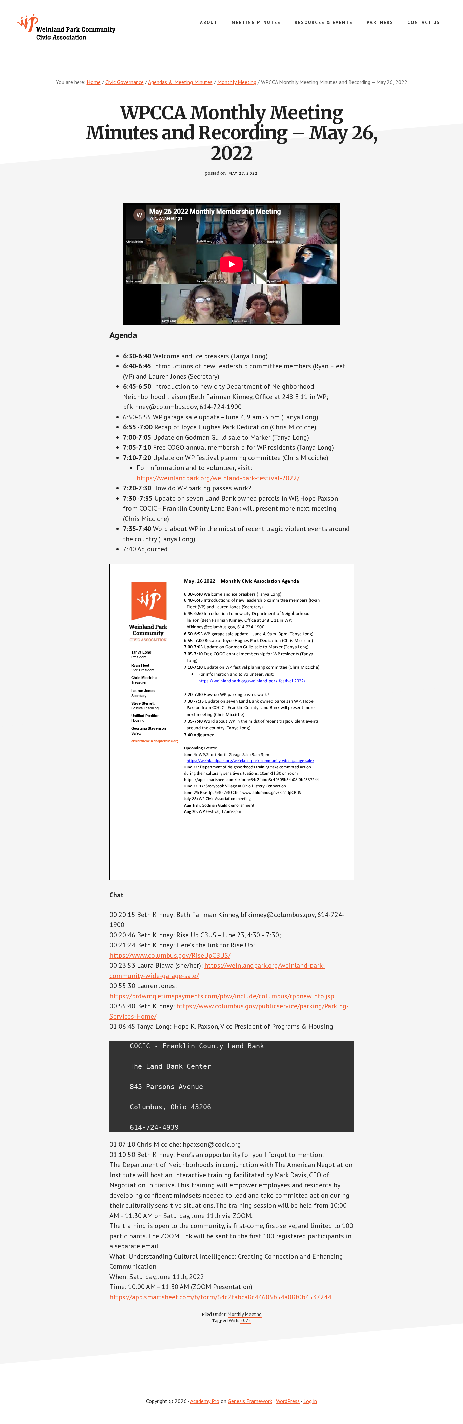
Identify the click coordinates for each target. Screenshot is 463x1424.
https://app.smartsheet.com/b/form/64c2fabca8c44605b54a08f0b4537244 (220, 1296)
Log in (310, 1401)
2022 (245, 1320)
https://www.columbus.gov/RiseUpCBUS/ (169, 955)
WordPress (288, 1401)
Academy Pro (204, 1401)
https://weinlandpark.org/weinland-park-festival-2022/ (218, 478)
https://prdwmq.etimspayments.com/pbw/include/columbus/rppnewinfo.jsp (221, 995)
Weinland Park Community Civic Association (68, 27)
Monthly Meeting (245, 1314)
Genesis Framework (250, 1401)
